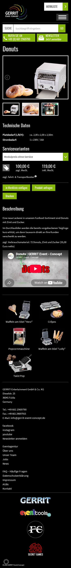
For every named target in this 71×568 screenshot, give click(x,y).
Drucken (10, 196)
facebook (8, 425)
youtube (7, 434)
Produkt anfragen (43, 188)
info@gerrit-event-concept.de (28, 418)
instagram (8, 430)
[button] (6, 562)
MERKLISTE (52, 6)
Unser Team (9, 455)
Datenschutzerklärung (15, 475)
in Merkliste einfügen (16, 188)
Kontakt (7, 488)
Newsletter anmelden (15, 438)
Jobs (5, 459)
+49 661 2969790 (17, 409)
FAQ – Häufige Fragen (15, 471)
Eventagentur (10, 446)
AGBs (6, 484)
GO (61, 28)
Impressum (9, 480)
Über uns (8, 450)
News (6, 463)
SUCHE (8, 28)
